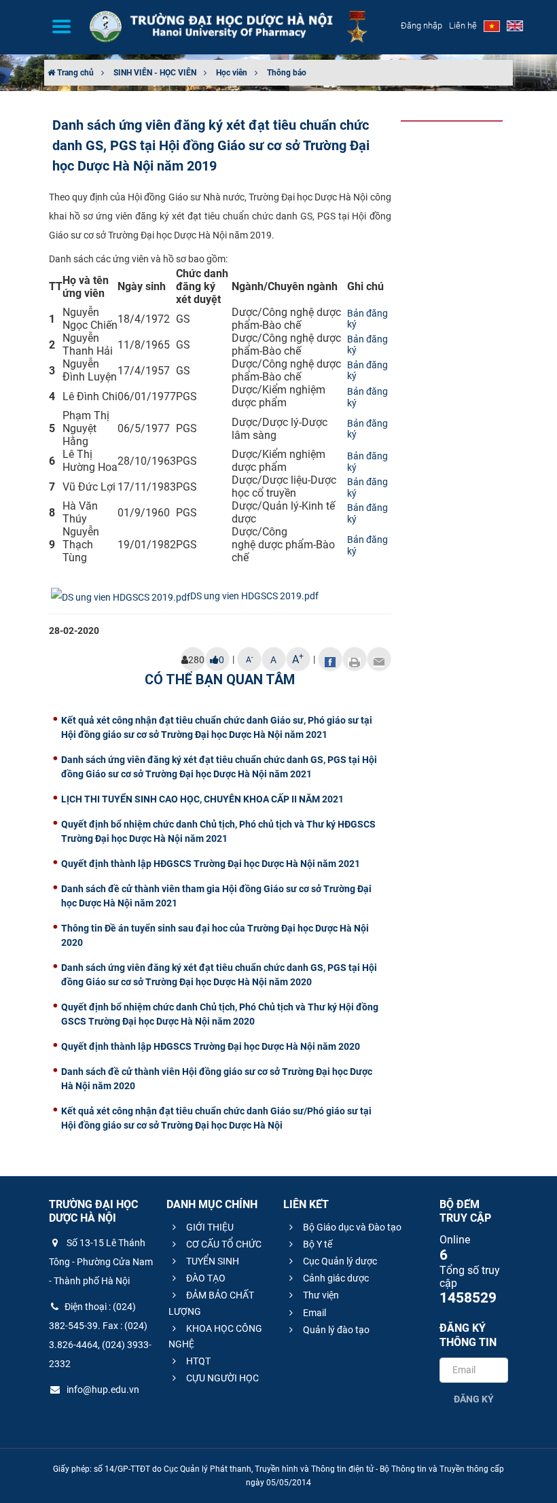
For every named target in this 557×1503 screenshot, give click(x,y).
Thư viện (320, 1295)
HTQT (197, 1361)
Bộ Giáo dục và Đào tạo (351, 1227)
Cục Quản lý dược (339, 1261)
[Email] (379, 659)
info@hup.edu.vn (102, 1389)
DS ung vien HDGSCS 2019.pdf (254, 595)
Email (313, 1312)
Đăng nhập (421, 25)
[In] (354, 659)
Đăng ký (474, 1399)
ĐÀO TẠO (205, 1278)
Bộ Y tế (316, 1244)
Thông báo (286, 72)
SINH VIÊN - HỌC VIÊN (154, 72)
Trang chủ (74, 72)
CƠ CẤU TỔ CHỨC (223, 1244)
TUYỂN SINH (211, 1261)
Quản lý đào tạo (335, 1329)
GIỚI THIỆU (209, 1227)
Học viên (231, 72)
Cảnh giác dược (335, 1278)
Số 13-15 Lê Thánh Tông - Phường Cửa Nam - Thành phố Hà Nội (101, 1261)
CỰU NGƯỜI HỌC (221, 1378)
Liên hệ (463, 25)
